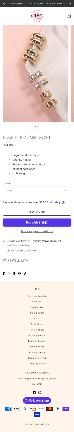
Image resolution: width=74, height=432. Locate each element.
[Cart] (69, 16)
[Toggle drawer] (5, 16)
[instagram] (39, 392)
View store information (21, 251)
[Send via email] (19, 273)
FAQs (37, 318)
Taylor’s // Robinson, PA (46, 241)
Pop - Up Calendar (37, 296)
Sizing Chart (37, 313)
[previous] (3, 3)
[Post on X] (9, 273)
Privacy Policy (37, 335)
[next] (70, 3)
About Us (37, 301)
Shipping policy (37, 363)
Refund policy (37, 346)
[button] (25, 273)
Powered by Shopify (37, 424)
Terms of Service (37, 341)
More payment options (37, 231)
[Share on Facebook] (4, 273)
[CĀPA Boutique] (37, 16)
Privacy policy (37, 352)
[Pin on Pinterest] (14, 273)
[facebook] (34, 392)
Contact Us (37, 307)
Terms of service (37, 358)
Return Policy (37, 330)
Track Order (37, 324)
